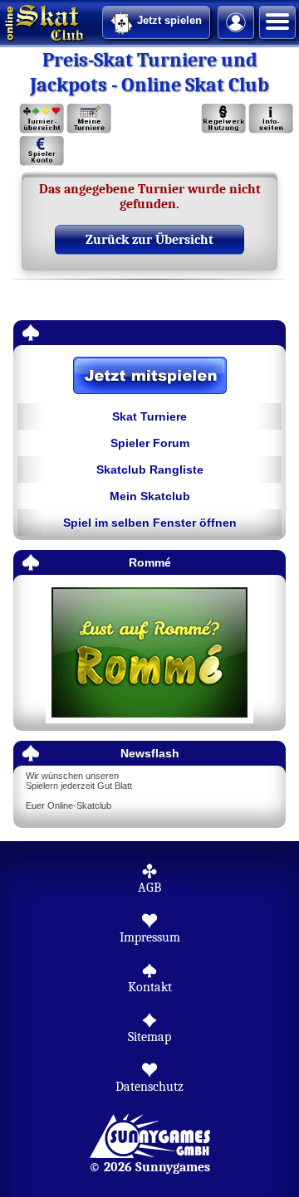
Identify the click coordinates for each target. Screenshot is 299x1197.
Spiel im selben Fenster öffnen (150, 522)
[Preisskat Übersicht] (42, 119)
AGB (149, 887)
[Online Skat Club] (2, 20)
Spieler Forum (149, 443)
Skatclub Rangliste (149, 469)
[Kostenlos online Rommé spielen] (149, 653)
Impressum (150, 937)
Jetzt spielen (169, 20)
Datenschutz (149, 1086)
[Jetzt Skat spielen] (149, 376)
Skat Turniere (149, 416)
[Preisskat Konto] (42, 151)
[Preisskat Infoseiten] (270, 119)
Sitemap (149, 1036)
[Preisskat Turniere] (88, 119)
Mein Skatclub (150, 496)
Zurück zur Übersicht (149, 239)
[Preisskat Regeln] (224, 119)
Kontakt (150, 987)
